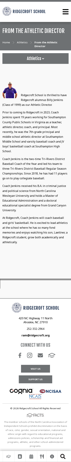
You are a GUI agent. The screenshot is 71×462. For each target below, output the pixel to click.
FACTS (52, 355)
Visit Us (35, 368)
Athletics (34, 58)
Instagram (30, 355)
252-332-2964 (35, 329)
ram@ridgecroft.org (36, 335)
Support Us (35, 379)
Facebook (20, 355)
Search (63, 456)
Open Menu (66, 11)
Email (40, 355)
